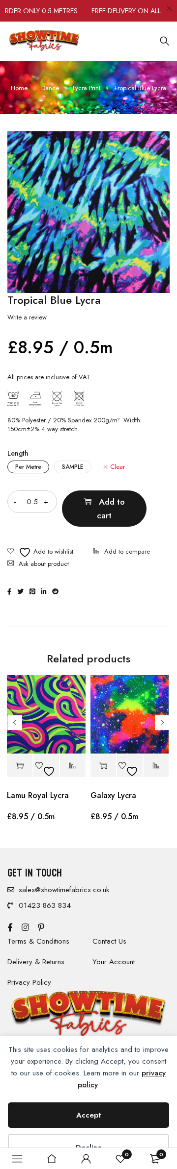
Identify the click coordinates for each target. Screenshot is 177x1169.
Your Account (113, 961)
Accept (88, 1115)
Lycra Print (86, 88)
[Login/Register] (86, 1159)
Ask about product (44, 563)
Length (18, 453)
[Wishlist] (40, 552)
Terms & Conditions (38, 941)
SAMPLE (73, 467)
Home (19, 88)
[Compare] (121, 552)
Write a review (27, 317)
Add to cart (111, 508)
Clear (117, 467)
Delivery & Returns (35, 961)
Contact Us (109, 941)
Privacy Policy (29, 982)
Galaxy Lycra (113, 795)
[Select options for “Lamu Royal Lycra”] (19, 766)
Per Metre (28, 467)
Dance (50, 88)
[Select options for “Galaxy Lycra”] (103, 766)
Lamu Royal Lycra (38, 795)
